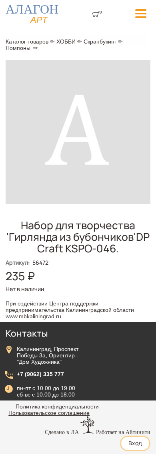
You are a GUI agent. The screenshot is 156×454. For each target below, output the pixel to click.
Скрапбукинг (100, 41)
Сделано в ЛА (62, 432)
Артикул (18, 262)
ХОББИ (66, 41)
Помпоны (18, 48)
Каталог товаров (27, 41)
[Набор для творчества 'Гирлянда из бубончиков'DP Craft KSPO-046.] (78, 202)
